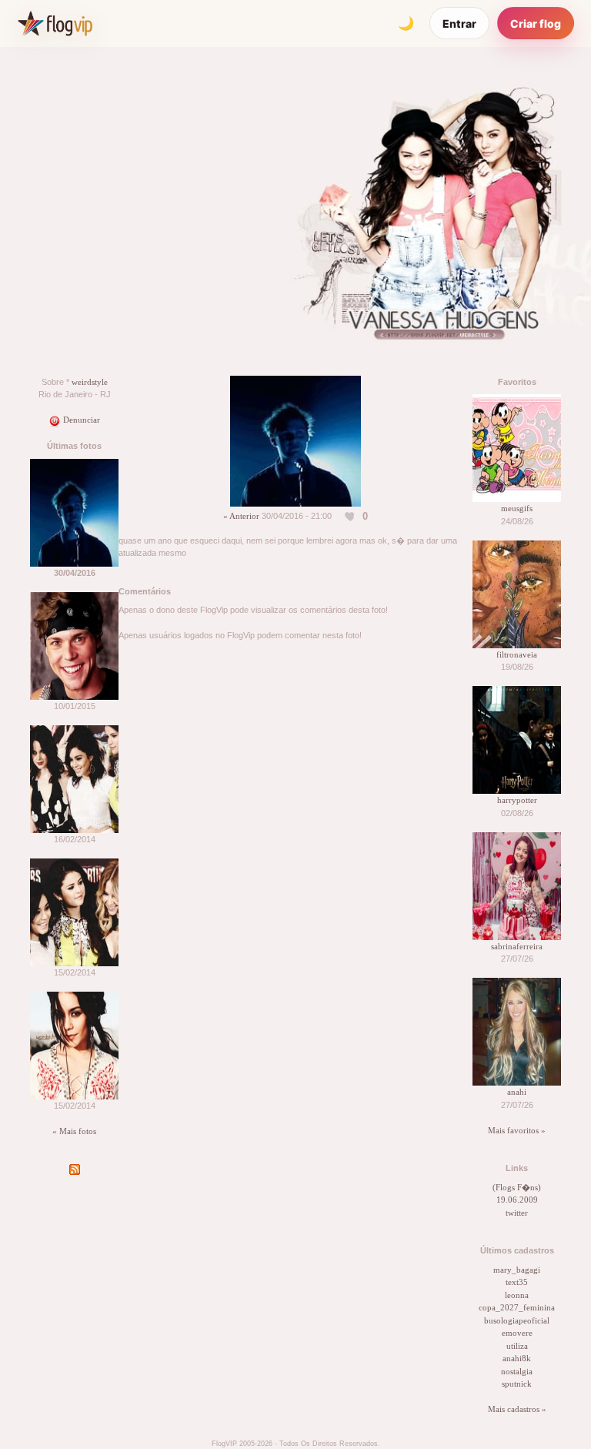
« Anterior (241, 515)
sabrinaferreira (517, 946)
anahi (516, 1091)
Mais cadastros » (517, 1409)
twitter (517, 1212)
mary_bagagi (516, 1269)
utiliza (517, 1345)
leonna (517, 1295)
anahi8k (517, 1358)
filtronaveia (516, 654)
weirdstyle (90, 382)
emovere (517, 1332)
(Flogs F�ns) (516, 1187)
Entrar (459, 23)
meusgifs (517, 508)
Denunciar (80, 419)
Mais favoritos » (517, 1130)
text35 (517, 1282)
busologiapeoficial (516, 1320)
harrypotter (517, 800)
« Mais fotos (74, 1131)
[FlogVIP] (55, 23)
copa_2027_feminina (517, 1307)
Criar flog (535, 23)
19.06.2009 (517, 1199)
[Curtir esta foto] (350, 517)
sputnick (517, 1383)
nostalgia (517, 1371)
